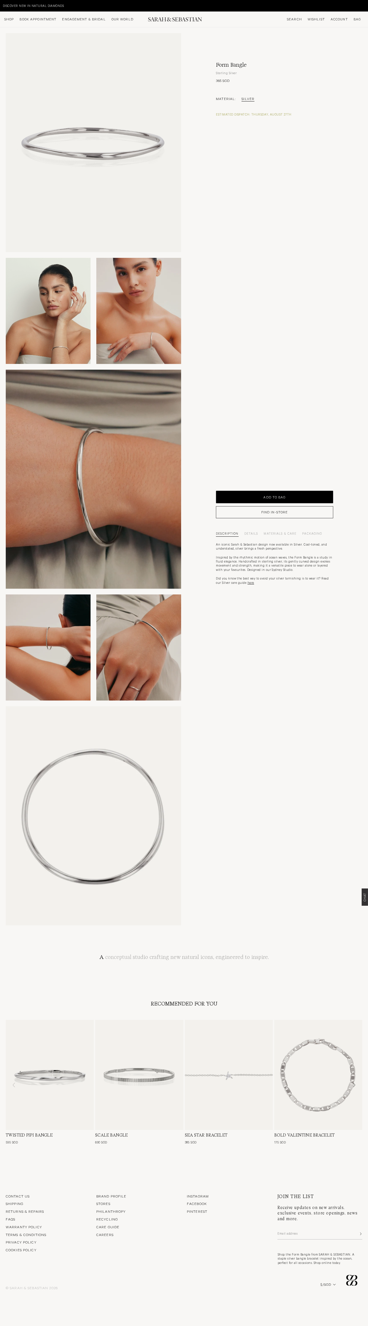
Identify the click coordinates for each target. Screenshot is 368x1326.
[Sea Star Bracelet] (229, 1075)
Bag (357, 19)
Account (339, 19)
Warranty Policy (24, 1227)
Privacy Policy (21, 1242)
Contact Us (18, 1196)
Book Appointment (38, 19)
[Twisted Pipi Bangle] (50, 1075)
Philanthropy (111, 1211)
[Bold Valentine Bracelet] (318, 1075)
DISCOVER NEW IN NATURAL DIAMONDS (33, 5)
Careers (105, 1234)
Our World (122, 19)
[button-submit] (360, 1233)
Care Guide (107, 1227)
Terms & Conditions (26, 1234)
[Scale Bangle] (139, 1075)
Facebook (197, 1203)
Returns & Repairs (25, 1211)
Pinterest (197, 1211)
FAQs (10, 1219)
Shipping (14, 1203)
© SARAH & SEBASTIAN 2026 (32, 1287)
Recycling (107, 1219)
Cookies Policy (21, 1250)
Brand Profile (111, 1196)
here (251, 582)
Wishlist (316, 19)
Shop (9, 19)
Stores (103, 1203)
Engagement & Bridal (84, 19)
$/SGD (326, 1284)
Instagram (198, 1196)
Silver (247, 99)
